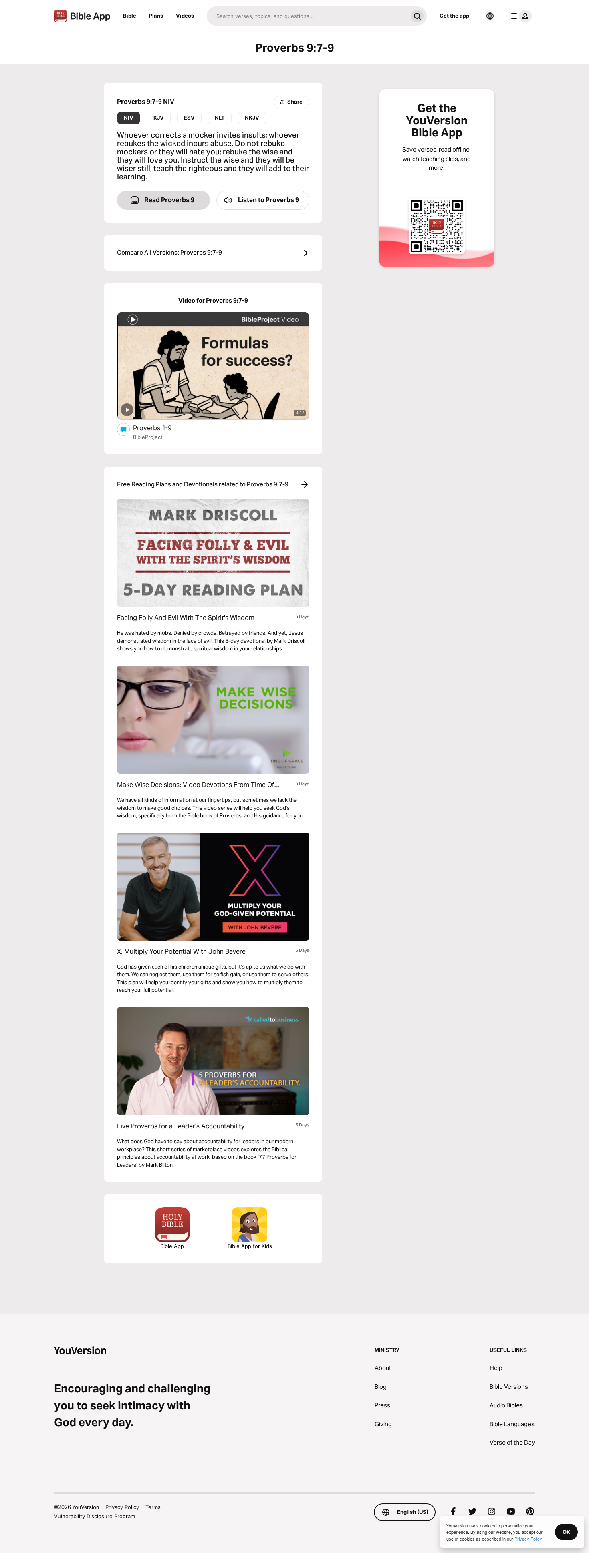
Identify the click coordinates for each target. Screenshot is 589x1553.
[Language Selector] (490, 16)
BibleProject (148, 437)
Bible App (172, 1246)
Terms (153, 1507)
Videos (185, 15)
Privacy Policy (122, 1507)
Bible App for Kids (250, 1246)
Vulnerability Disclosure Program (94, 1516)
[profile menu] (519, 16)
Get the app (454, 15)
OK (566, 1532)
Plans (156, 15)
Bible (129, 15)
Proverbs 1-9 (160, 427)
